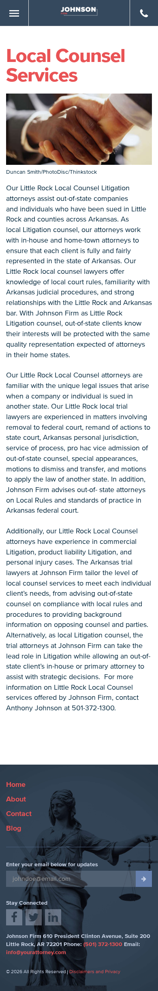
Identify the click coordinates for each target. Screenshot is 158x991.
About (16, 799)
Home (16, 785)
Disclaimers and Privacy (94, 972)
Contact (19, 814)
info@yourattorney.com (36, 952)
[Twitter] (34, 917)
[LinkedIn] (53, 917)
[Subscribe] (144, 879)
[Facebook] (14, 917)
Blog (13, 828)
